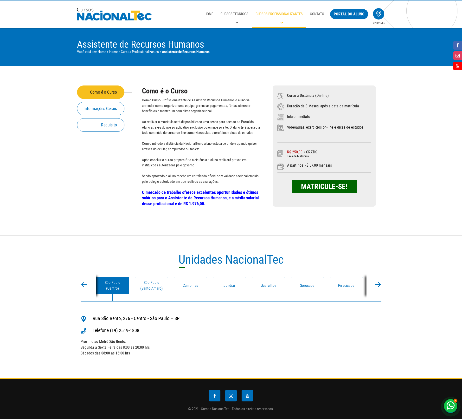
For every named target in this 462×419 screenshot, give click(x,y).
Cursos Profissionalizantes (279, 14)
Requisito (109, 124)
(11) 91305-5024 (451, 406)
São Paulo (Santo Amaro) (151, 285)
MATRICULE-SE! (324, 186)
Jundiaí (229, 285)
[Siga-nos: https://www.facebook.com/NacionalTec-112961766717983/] (456, 45)
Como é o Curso (103, 92)
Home (209, 14)
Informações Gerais (100, 108)
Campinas (190, 285)
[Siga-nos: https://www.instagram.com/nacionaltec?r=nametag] (456, 55)
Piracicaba (346, 285)
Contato (317, 14)
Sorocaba (307, 285)
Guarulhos (268, 285)
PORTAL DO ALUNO (349, 14)
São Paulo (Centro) (112, 285)
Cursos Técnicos (234, 14)
